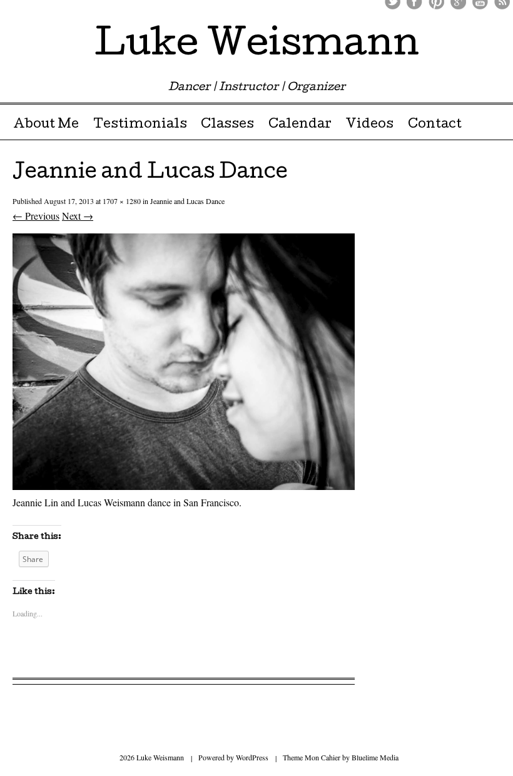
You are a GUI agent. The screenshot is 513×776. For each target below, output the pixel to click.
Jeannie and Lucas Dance (187, 201)
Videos (369, 125)
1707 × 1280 (122, 201)
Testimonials (140, 125)
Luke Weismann (256, 46)
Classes (227, 125)
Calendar (300, 125)
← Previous (36, 215)
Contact (435, 125)
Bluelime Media (375, 757)
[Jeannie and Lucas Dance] (184, 486)
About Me (46, 125)
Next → (77, 215)
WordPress (252, 757)
